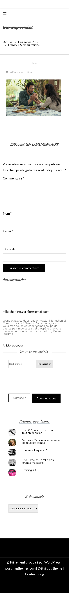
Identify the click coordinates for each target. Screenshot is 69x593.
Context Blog (34, 574)
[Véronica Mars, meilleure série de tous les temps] (12, 442)
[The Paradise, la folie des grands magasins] (12, 462)
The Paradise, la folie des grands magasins (38, 461)
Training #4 (29, 470)
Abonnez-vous (46, 398)
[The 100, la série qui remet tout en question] (12, 432)
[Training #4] (12, 472)
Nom (7, 213)
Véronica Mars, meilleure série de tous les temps (41, 441)
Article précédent (13, 345)
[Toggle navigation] (4, 13)
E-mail (8, 231)
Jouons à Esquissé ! (34, 450)
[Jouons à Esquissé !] (12, 452)
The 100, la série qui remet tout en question (38, 431)
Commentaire (13, 178)
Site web (9, 249)
